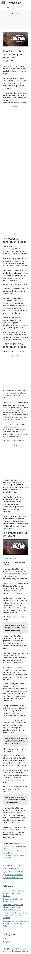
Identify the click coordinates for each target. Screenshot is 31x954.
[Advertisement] (15, 21)
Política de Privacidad (18, 949)
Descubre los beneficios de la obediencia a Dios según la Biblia (15, 923)
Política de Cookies (20, 951)
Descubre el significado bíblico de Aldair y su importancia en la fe (13, 907)
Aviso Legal (7, 951)
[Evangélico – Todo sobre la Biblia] (11, 2)
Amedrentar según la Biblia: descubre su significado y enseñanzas (14, 868)
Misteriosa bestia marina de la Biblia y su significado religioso (15, 915)
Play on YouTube (10, 558)
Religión (6, 942)
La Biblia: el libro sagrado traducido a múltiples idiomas (13, 893)
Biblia (5, 938)
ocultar (18, 844)
